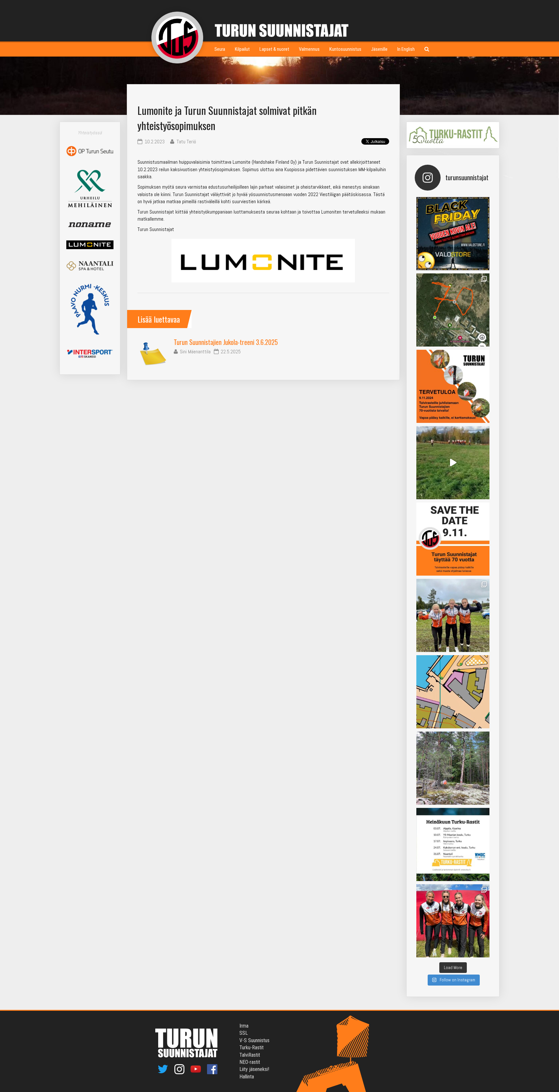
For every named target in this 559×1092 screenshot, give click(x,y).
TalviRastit (249, 1055)
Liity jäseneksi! (254, 1069)
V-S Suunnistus (254, 1040)
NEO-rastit (249, 1062)
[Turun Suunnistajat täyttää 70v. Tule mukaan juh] (452, 539)
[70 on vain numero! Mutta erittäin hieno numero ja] (452, 310)
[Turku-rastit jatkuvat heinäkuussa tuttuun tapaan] (452, 844)
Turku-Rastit (251, 1047)
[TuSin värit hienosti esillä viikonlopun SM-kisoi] (452, 615)
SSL (243, 1033)
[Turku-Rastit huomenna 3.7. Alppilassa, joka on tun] (452, 768)
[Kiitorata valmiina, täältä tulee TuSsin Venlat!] (452, 920)
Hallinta (246, 1077)
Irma (243, 1026)
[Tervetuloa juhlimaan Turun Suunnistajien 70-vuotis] (452, 386)
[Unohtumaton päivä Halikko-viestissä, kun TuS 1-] (452, 462)
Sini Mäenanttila (195, 351)
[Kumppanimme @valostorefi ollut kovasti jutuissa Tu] (452, 233)
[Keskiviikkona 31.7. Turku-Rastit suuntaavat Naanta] (452, 691)
